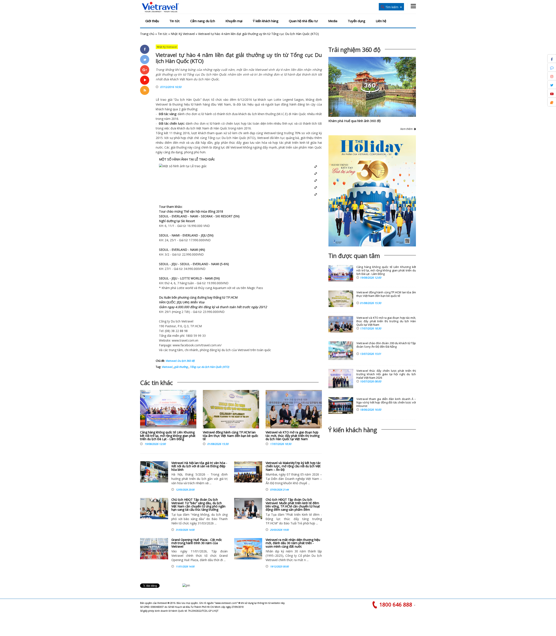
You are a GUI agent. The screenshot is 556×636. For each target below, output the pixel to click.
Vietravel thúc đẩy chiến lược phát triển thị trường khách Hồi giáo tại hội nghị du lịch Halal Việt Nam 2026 (386, 374)
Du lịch (180, 99)
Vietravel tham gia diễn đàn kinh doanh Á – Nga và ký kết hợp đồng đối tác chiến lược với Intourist (386, 402)
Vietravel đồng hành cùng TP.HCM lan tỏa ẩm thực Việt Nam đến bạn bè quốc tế (230, 435)
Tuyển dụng (356, 21)
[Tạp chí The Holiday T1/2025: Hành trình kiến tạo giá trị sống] (372, 190)
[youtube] (144, 80)
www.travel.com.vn (185, 340)
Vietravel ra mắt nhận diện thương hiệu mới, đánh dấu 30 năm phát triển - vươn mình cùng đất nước (293, 543)
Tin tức (174, 21)
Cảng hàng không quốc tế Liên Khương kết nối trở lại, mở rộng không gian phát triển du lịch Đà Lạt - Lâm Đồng (167, 435)
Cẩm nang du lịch (202, 21)
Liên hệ (381, 21)
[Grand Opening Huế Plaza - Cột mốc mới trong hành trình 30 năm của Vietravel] (154, 548)
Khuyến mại (233, 21)
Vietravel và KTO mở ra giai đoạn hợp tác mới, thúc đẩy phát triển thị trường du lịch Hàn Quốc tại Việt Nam (292, 435)
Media (332, 21)
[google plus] (144, 69)
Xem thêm (407, 129)
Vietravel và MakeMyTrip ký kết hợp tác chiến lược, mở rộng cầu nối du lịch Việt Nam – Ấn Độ (293, 466)
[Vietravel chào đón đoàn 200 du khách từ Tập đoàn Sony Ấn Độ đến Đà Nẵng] (340, 350)
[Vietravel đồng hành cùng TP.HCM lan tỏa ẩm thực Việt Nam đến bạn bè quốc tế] (231, 410)
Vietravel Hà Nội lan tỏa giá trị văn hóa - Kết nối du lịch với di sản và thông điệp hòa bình (199, 466)
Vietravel (162, 104)
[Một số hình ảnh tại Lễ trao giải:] (183, 166)
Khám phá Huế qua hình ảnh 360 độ (354, 121)
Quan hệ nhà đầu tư (303, 21)
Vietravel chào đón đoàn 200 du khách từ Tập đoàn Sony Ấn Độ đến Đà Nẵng (386, 345)
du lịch (252, 114)
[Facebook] (144, 49)
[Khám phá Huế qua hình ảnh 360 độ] (370, 92)
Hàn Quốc (193, 99)
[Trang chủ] (160, 7)
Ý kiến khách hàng (265, 21)
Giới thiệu (152, 21)
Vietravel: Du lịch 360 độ (180, 361)
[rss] (144, 90)
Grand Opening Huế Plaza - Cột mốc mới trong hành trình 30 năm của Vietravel (196, 543)
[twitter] (144, 59)
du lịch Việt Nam (197, 128)
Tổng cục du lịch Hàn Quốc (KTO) (209, 367)
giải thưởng (181, 367)
